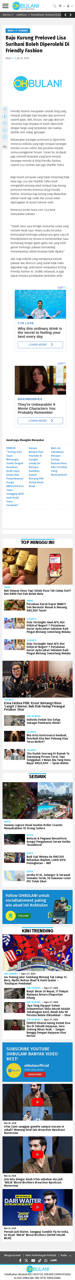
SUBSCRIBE (35, 1074)
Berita (7, 821)
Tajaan (7, 587)
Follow (23, 915)
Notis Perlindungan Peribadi (41, 1255)
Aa (5, 146)
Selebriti (31, 619)
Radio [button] (64, 1255)
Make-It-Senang (18, 30)
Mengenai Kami (12, 1255)
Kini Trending (34, 716)
